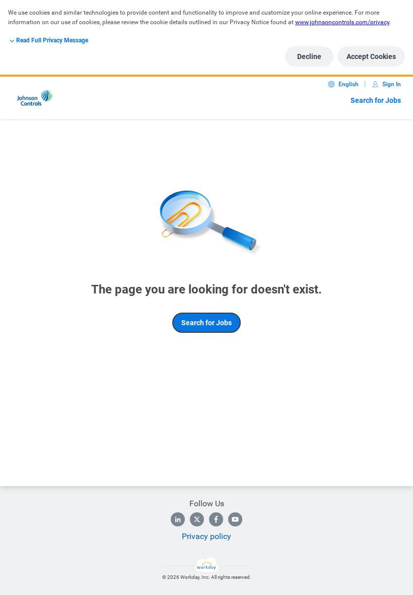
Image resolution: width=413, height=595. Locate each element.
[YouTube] (235, 519)
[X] (197, 519)
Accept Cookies (371, 56)
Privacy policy (206, 536)
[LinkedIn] (178, 519)
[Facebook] (216, 519)
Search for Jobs (376, 100)
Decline (309, 56)
